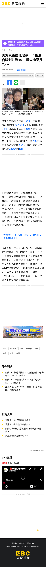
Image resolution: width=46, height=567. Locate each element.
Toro (21, 148)
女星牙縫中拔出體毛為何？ (18, 436)
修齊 (28, 129)
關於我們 (14, 543)
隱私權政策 (30, 543)
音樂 (10, 50)
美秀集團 (19, 125)
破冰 (20, 144)
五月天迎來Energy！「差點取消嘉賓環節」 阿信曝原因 (23, 388)
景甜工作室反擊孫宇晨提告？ (19, 420)
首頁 (3, 50)
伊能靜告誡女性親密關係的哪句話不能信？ (23, 430)
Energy (12, 148)
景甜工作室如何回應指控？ (18, 424)
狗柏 (35, 140)
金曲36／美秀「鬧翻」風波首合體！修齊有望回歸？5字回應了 (24, 374)
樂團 (28, 121)
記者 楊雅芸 (21, 70)
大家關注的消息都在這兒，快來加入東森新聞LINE (22, 236)
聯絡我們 (22, 543)
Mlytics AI (41, 450)
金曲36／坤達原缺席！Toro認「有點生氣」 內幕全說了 (23, 381)
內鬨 (4, 129)
